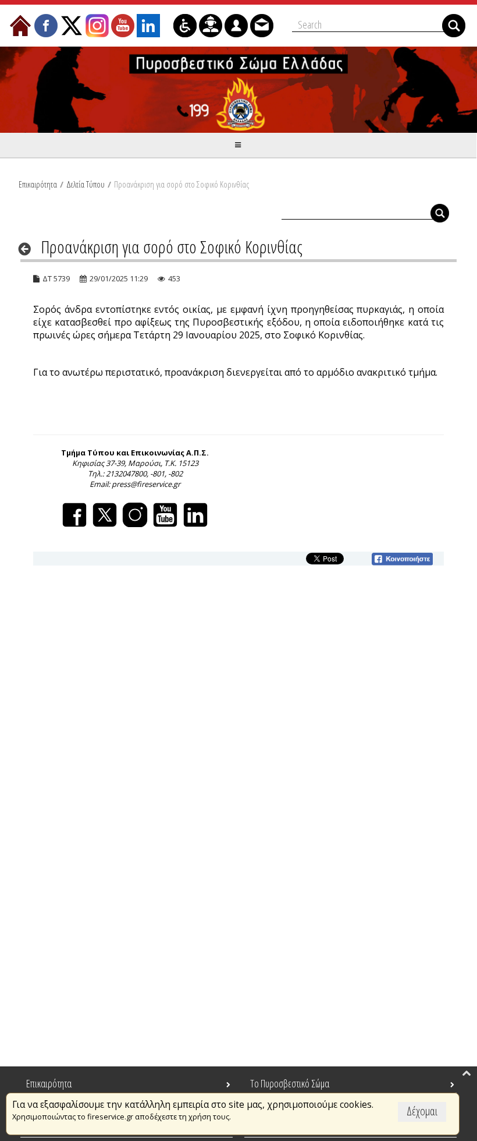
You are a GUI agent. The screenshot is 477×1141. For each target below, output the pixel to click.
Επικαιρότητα (38, 184)
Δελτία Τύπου (85, 184)
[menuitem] (20, 25)
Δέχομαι (422, 1111)
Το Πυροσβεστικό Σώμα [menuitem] (289, 1083)
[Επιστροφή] (28, 249)
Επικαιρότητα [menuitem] (49, 1083)
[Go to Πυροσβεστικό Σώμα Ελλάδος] (238, 90)
